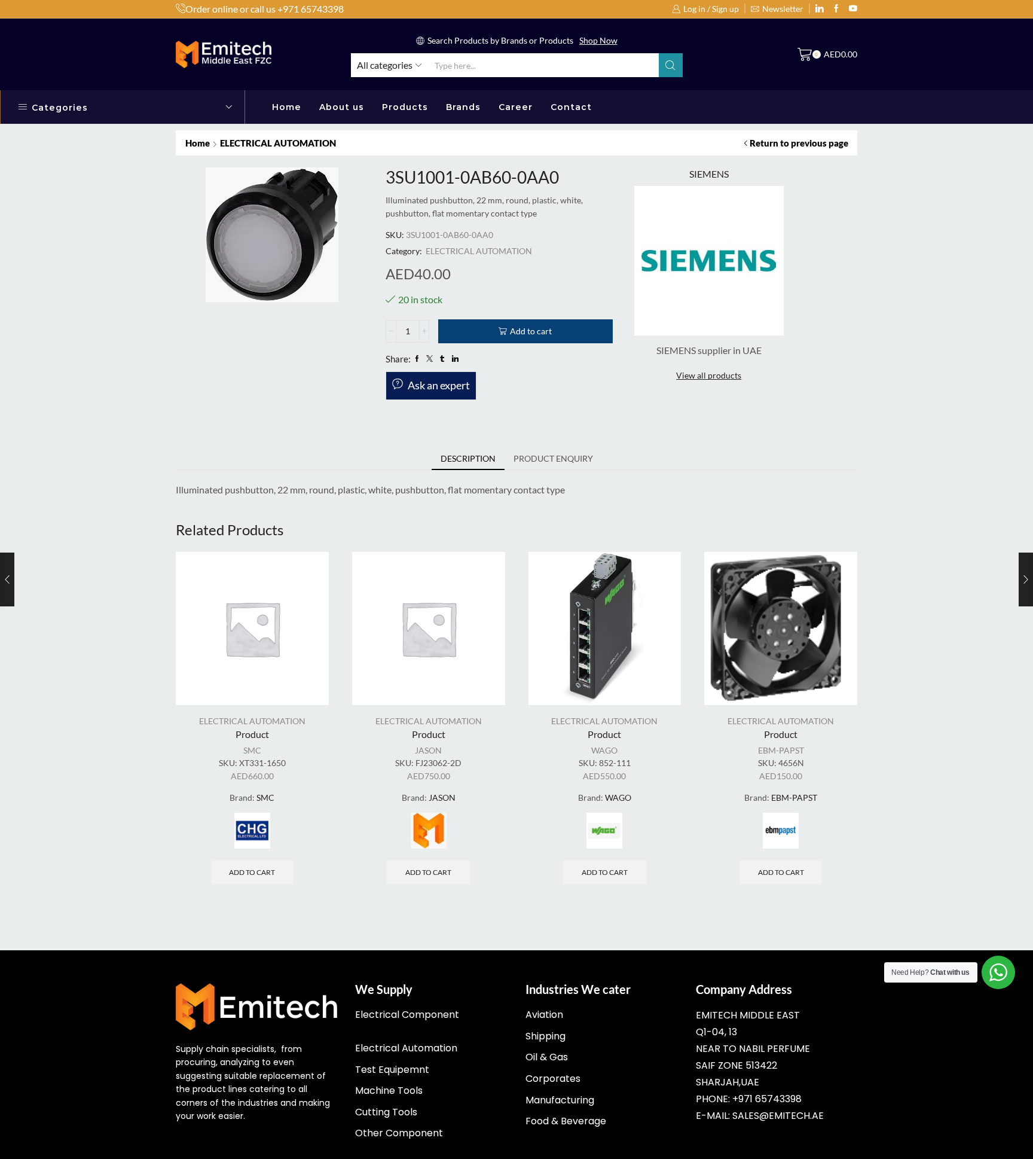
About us (341, 107)
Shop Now (598, 40)
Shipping (545, 1036)
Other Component (399, 1133)
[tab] (468, 458)
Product (252, 734)
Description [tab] (468, 458)
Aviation (544, 1014)
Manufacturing (559, 1100)
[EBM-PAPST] (781, 831)
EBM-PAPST (781, 750)
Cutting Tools (386, 1112)
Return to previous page (799, 143)
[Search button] (671, 65)
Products (405, 107)
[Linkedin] (819, 9)
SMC (252, 750)
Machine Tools (389, 1090)
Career (516, 107)
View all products (708, 375)
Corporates (552, 1078)
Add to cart (531, 331)
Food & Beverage (565, 1121)
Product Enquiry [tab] (553, 458)
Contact (571, 107)
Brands (463, 107)
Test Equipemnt (392, 1069)
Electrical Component (407, 1014)
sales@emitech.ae (778, 1116)
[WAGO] (604, 831)
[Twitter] (853, 9)
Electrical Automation (406, 1048)
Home (286, 107)
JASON (428, 750)
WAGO (604, 750)
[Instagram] (836, 9)
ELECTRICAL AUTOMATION (278, 143)
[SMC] (252, 831)
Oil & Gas (546, 1057)
